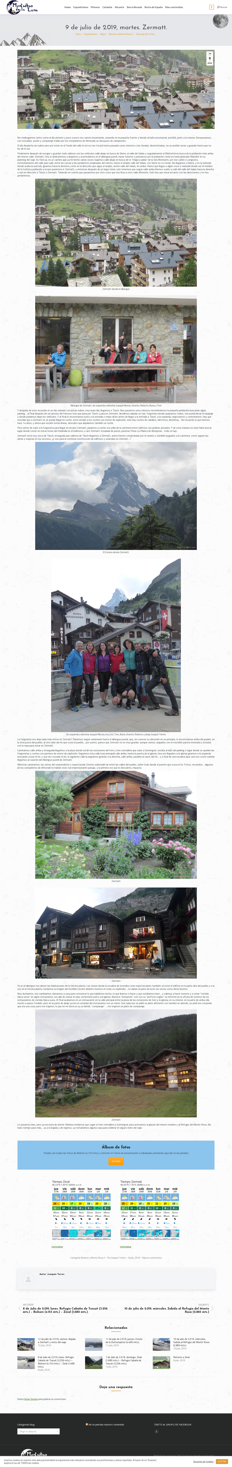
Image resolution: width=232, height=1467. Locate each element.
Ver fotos (116, 1161)
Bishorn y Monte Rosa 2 (93, 1258)
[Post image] (26, 1344)
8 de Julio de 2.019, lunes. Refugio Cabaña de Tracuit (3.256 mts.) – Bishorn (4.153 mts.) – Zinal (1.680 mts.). (56, 1362)
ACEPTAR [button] (222, 1461)
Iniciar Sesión (31, 1399)
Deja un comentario (152, 1257)
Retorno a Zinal (181, 1357)
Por (116, 1257)
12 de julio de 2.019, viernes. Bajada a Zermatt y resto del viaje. (57, 1340)
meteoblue (57, 1246)
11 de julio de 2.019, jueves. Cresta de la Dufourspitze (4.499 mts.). (124, 1340)
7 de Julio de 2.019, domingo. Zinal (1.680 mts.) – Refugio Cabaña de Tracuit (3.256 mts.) (124, 1360)
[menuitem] (67, 7)
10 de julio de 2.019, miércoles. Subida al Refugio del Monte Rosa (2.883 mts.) (191, 1342)
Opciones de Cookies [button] (203, 1461)
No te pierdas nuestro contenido (106, 1424)
